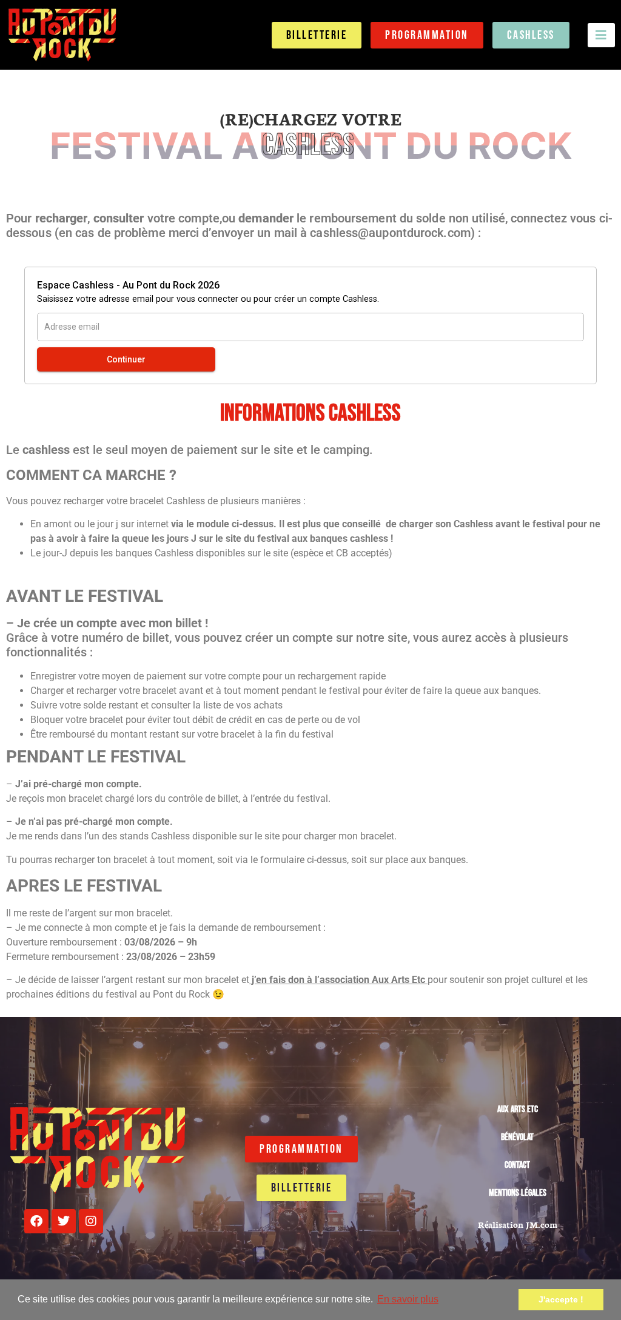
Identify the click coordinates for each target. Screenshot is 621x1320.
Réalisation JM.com (517, 1224)
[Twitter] (64, 1221)
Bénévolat (517, 1137)
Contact (517, 1165)
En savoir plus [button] (407, 1299)
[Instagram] (91, 1221)
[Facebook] (36, 1221)
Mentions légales (517, 1193)
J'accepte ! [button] (561, 1299)
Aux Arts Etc (517, 1109)
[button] (601, 35)
